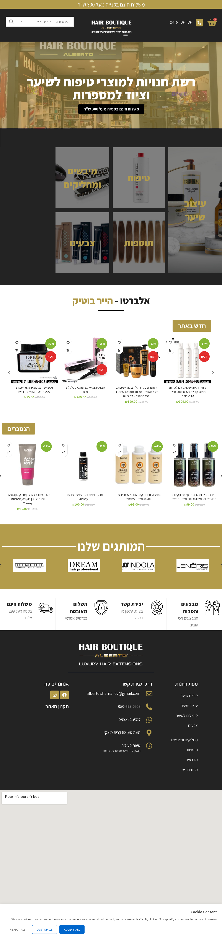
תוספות (192, 749)
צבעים (193, 725)
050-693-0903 (129, 706)
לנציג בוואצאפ (129, 719)
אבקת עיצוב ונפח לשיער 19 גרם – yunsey (83, 497)
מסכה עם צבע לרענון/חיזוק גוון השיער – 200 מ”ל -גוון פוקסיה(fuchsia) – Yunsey (28, 499)
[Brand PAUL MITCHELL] (29, 565)
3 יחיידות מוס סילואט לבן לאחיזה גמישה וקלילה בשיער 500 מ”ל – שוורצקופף (188, 392)
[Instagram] (54, 695)
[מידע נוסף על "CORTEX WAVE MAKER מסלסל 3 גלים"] (68, 350)
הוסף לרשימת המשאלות (170, 342)
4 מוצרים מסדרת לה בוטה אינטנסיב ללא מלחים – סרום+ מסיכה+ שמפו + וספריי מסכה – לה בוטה (137, 392)
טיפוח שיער (189, 695)
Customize (45, 929)
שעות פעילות (130, 745)
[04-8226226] (199, 22)
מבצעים (192, 759)
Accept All (72, 929)
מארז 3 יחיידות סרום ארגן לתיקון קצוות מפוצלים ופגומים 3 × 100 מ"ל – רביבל (194, 497)
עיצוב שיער (189, 705)
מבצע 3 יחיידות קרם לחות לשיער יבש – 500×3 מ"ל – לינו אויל (138, 497)
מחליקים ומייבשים (184, 739)
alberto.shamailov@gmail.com (113, 693)
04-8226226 (181, 22)
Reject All (17, 929)
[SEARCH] (11, 22)
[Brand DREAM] (84, 565)
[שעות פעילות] (149, 746)
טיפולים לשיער (187, 715)
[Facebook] (64, 695)
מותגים (192, 769)
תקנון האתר (57, 706)
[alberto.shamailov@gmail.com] (149, 694)
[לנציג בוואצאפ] (149, 720)
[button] (111, 109)
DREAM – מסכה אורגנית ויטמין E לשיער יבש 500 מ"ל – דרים (34, 390)
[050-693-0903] (149, 707)
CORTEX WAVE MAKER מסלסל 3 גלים (85, 390)
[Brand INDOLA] (138, 565)
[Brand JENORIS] (192, 565)
